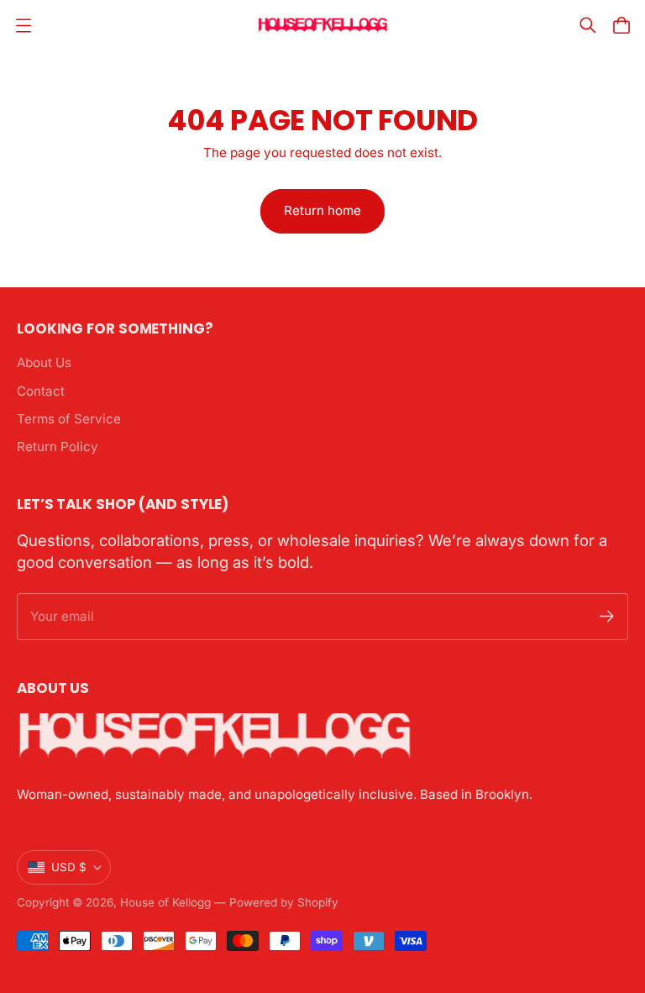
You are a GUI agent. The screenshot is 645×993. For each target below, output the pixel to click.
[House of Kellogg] (323, 25)
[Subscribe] (607, 616)
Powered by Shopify (283, 902)
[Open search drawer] (588, 25)
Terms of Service (69, 419)
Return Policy (57, 446)
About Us (44, 362)
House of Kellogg (165, 902)
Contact (41, 391)
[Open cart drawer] (621, 25)
